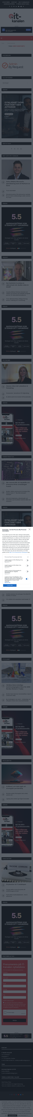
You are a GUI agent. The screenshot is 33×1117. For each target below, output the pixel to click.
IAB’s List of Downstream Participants (18, 552)
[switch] (27, 560)
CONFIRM (10, 585)
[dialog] (16, 558)
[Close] (30, 529)
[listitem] (16, 557)
